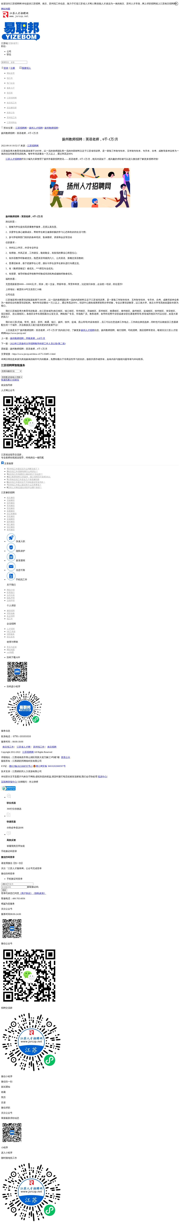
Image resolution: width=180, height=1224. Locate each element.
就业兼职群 (12, 108)
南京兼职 (11, 498)
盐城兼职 (11, 519)
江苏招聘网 (12, 98)
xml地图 (10, 652)
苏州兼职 (11, 508)
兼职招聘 (11, 611)
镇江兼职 (11, 524)
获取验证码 (32, 887)
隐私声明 (11, 598)
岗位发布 (11, 637)
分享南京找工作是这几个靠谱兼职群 (23, 479)
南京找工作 (12, 103)
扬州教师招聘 (51, 128)
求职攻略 (11, 613)
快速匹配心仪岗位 (10, 380)
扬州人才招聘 (36, 128)
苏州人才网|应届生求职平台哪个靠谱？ (25, 488)
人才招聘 (11, 629)
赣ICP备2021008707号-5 (20, 766)
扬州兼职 (11, 522)
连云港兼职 (12, 514)
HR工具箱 (11, 632)
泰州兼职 (11, 530)
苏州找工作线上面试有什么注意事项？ (24, 485)
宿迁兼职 (11, 527)
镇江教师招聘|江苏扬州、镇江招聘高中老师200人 (29, 477)
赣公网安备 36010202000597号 (51, 766)
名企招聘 (11, 616)
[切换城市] (13, 43)
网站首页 (11, 73)
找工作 (10, 78)
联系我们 (11, 593)
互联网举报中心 (9, 782)
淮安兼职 (11, 516)
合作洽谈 (11, 595)
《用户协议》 (26, 893)
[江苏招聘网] (15, 18)
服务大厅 (11, 88)
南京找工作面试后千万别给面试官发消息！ (26, 482)
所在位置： (9, 128)
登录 (6, 68)
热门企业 (11, 83)
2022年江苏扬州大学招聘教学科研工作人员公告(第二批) (38, 343)
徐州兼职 (11, 503)
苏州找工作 (12, 118)
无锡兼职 (11, 500)
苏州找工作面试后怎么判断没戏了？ (23, 469)
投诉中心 (102, 776)
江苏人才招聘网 (13, 159)
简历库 (10, 93)
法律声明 (11, 601)
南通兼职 (11, 511)
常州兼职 (11, 506)
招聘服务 (11, 634)
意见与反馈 (12, 647)
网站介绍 (11, 590)
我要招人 (26, 68)
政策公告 (11, 113)
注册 (12, 68)
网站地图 (5, 9)
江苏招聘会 (12, 122)
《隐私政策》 (39, 893)
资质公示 (65, 757)
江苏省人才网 (23, 747)
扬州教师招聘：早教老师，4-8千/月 (27, 338)
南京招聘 (51, 747)
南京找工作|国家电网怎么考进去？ (23, 471)
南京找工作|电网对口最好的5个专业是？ (25, 474)
